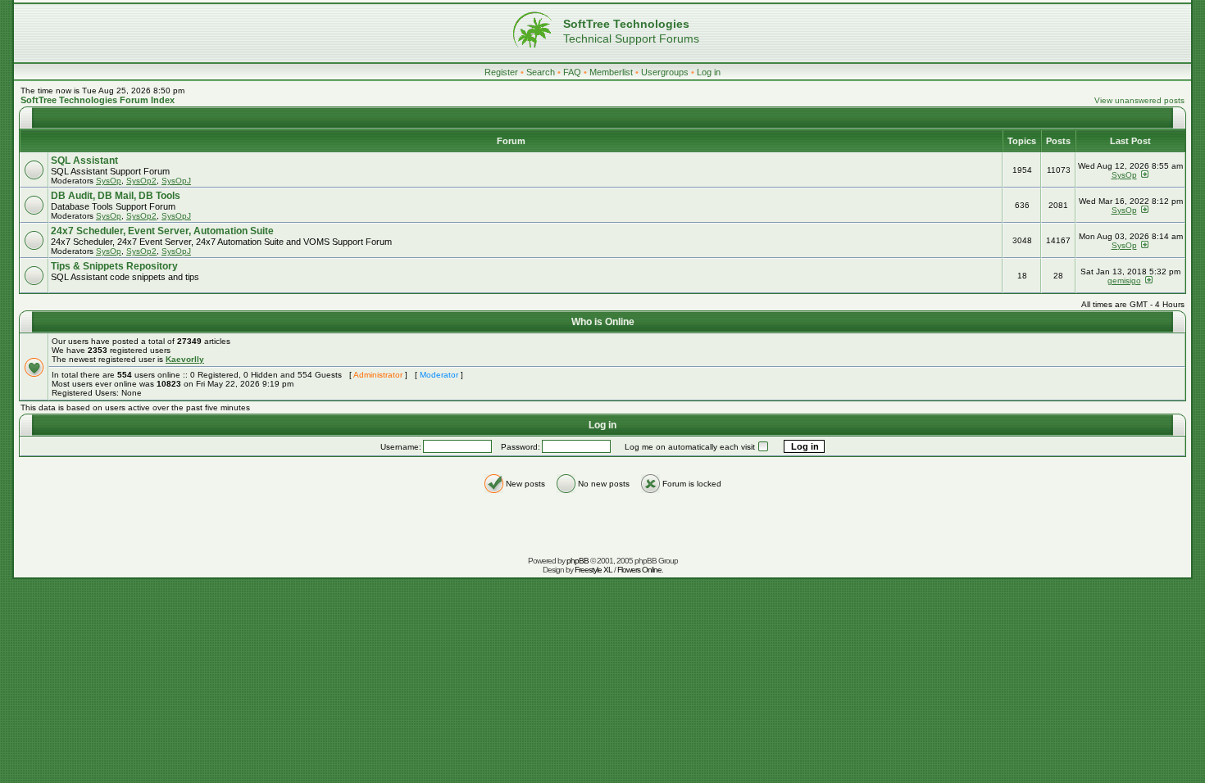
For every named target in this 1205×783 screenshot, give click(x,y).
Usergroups (665, 72)
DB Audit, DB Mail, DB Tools (115, 195)
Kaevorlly (185, 359)
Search (540, 72)
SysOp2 (141, 180)
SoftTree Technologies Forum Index (97, 100)
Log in (709, 72)
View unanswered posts (1139, 100)
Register (501, 72)
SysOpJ (176, 180)
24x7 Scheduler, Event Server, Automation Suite (162, 231)
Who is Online (602, 322)
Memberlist (611, 72)
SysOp (108, 180)
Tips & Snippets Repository (114, 266)
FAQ (572, 72)
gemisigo (1124, 280)
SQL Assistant (84, 160)
